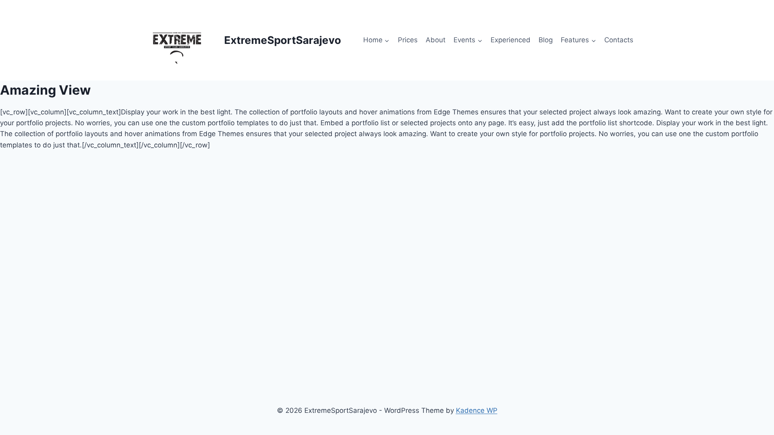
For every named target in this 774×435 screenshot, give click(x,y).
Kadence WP (476, 410)
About (435, 40)
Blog (546, 40)
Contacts (618, 40)
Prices (408, 40)
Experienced (511, 40)
